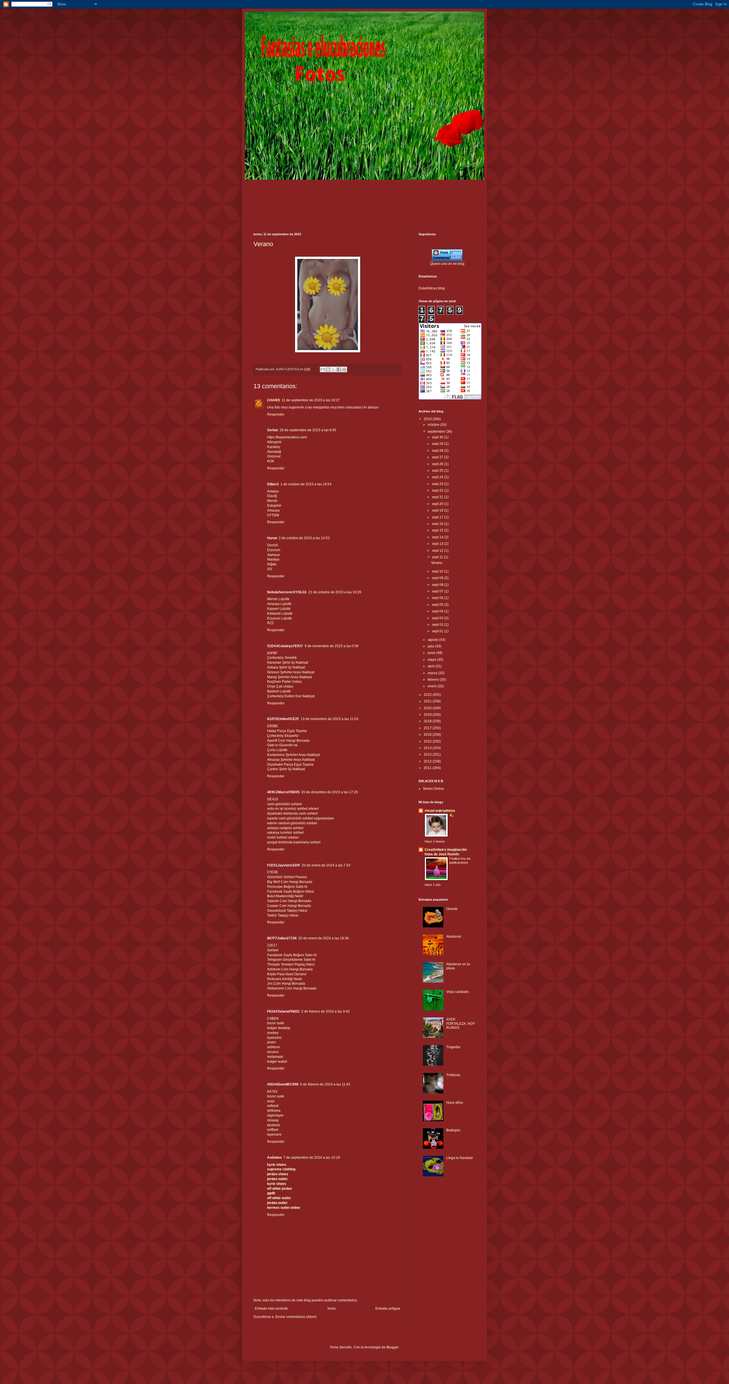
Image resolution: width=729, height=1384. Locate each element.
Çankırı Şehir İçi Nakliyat (286, 769)
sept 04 (438, 611)
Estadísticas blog (432, 288)
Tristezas (453, 1075)
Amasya (273, 510)
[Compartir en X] (333, 369)
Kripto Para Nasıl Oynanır (286, 974)
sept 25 (438, 471)
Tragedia (453, 1047)
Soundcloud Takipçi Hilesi (287, 911)
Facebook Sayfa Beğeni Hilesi (290, 892)
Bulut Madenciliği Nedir (285, 896)
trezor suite (275, 1023)
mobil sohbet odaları (283, 837)
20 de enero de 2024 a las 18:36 (323, 938)
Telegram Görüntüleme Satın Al (291, 960)
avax (271, 1101)
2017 (428, 728)
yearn (271, 1042)
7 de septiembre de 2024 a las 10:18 (311, 1158)
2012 (428, 761)
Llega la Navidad (459, 1158)
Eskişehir (274, 506)
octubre (434, 425)
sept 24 (438, 477)
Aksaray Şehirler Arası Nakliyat (291, 760)
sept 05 (438, 605)
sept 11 (438, 557)
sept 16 (438, 524)
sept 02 (438, 625)
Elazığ (272, 496)
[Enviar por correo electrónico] (322, 369)
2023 (428, 419)
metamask (275, 1057)
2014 (428, 748)
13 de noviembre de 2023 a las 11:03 (329, 719)
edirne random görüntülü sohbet (292, 823)
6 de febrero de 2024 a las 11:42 (325, 1084)
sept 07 (438, 591)
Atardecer (453, 937)
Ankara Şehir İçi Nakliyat (286, 667)
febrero (434, 680)
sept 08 (438, 585)
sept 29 (438, 444)
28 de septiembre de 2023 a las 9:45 (308, 430)
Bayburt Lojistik (279, 691)
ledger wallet (277, 1062)
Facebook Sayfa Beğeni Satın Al (292, 955)
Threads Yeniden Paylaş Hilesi (291, 964)
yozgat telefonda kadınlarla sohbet (293, 842)
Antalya (273, 491)
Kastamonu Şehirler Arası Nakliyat (293, 755)
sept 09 (438, 578)
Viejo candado (457, 992)
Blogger (392, 1347)
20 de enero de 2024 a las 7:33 (326, 865)
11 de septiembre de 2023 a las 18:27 (311, 400)
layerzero (274, 1038)
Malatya (273, 559)
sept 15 (438, 530)
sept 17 (438, 517)
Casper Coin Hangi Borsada (289, 906)
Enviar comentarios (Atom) (295, 1317)
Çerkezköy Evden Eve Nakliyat (291, 696)
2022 (428, 695)
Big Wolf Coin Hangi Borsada (289, 882)
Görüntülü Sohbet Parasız (287, 877)
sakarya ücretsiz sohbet (285, 833)
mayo (432, 660)
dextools (273, 1125)
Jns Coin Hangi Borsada (286, 984)
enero (433, 686)
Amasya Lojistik (279, 604)
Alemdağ (274, 452)
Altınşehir (274, 442)
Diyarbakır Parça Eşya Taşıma (290, 764)
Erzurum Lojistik (279, 618)
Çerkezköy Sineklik (282, 658)
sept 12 (438, 551)
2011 (428, 768)
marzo (433, 673)
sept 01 (438, 631)
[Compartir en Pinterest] (344, 369)
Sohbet (272, 950)
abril (431, 666)
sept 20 (438, 504)
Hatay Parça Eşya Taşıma (287, 731)
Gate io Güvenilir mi (282, 745)
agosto (433, 640)
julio (431, 646)
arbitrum (273, 1047)
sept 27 (438, 457)
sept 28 (438, 451)
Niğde (272, 564)
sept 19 (438, 510)
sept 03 (438, 618)
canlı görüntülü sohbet (284, 804)
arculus (273, 1052)
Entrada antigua (387, 1309)
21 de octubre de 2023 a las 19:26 (334, 592)
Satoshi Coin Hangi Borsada (289, 901)
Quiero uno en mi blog (447, 264)
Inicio (331, 1309)
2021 (428, 701)
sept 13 (438, 544)
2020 (428, 708)
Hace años (454, 1103)
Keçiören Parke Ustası (284, 682)
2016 (428, 735)
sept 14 (438, 537)
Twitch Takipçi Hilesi (282, 915)
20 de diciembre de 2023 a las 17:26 (329, 792)
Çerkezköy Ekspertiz (283, 736)
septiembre (437, 432)
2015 (428, 741)
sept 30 (438, 437)
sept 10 (438, 571)
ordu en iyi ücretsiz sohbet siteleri (293, 809)
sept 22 (438, 490)
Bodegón (453, 1130)
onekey (273, 1033)
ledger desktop (278, 1028)
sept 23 (438, 484)
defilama (273, 1111)
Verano (263, 244)
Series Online (433, 789)
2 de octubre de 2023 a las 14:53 (304, 538)
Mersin (272, 501)
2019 (428, 715)
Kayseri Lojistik (278, 609)
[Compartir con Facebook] (339, 369)
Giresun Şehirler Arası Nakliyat (290, 672)
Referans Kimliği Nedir (284, 979)
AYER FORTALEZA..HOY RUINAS (460, 1023)
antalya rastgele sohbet (285, 828)
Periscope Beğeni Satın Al (287, 887)
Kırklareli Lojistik (279, 614)
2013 (428, 755)
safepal (273, 1106)
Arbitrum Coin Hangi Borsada (290, 969)
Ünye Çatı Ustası (280, 686)
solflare (273, 1130)
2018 (428, 721)
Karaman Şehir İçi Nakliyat (287, 663)
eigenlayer (275, 1115)
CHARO (273, 400)
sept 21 (438, 497)
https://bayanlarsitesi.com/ (287, 437)
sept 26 (438, 464)
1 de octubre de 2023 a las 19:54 (305, 484)
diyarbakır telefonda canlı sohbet (292, 813)
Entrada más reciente (271, 1309)
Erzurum (273, 550)
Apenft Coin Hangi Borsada (288, 741)
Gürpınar (274, 456)
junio (432, 653)
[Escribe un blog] (328, 369)
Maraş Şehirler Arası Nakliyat (289, 677)
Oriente (452, 909)
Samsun (273, 555)
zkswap (273, 1120)
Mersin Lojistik (278, 599)
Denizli (272, 545)
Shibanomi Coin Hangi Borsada (291, 988)
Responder (275, 414)
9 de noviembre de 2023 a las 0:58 (332, 646)
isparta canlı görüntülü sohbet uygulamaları (300, 818)
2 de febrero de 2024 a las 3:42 (325, 1011)
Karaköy (273, 447)
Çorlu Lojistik (277, 750)
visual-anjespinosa (440, 811)
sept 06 (438, 598)
